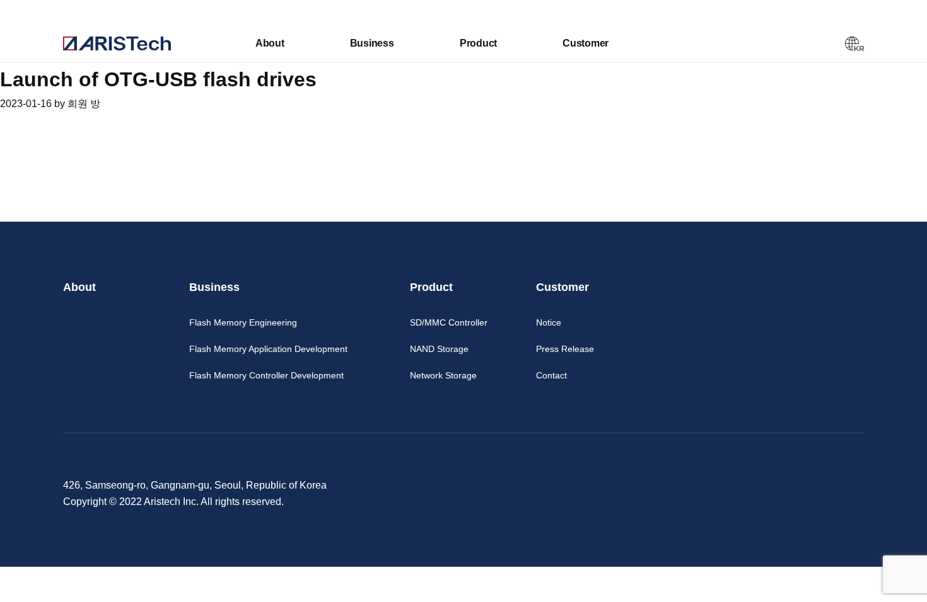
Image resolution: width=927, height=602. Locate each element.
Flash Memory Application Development (268, 349)
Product (478, 43)
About (269, 43)
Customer (586, 43)
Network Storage (443, 375)
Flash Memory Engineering (243, 322)
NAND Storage (439, 349)
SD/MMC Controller (448, 322)
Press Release (565, 349)
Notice (548, 322)
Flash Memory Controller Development (266, 375)
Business (372, 43)
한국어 (854, 44)
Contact (551, 375)
